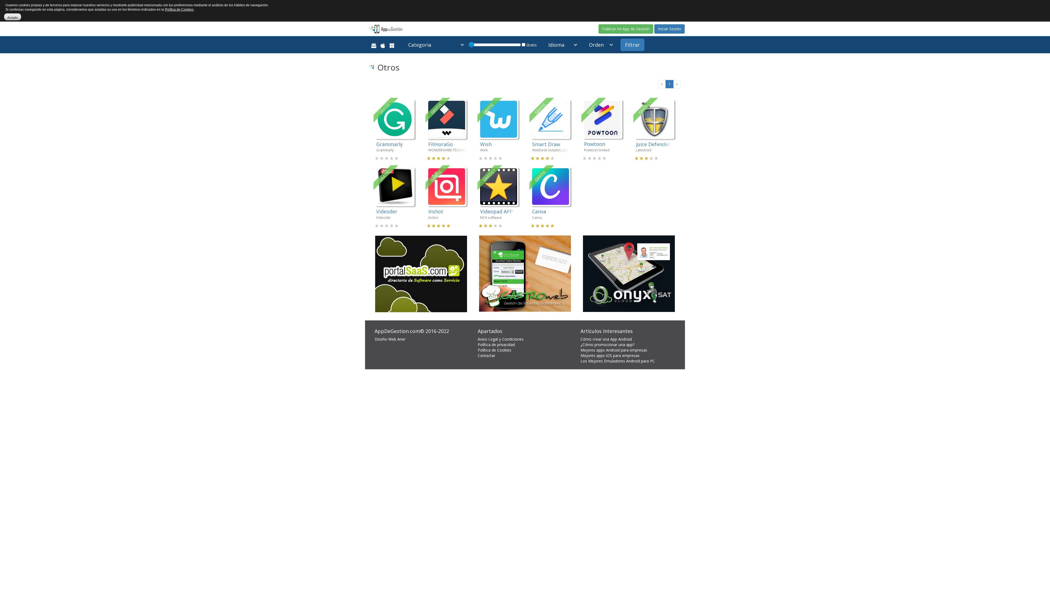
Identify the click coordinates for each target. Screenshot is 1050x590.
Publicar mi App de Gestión (626, 28)
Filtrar (632, 45)
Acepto (12, 18)
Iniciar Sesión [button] (669, 28)
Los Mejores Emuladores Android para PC (618, 361)
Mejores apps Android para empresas (614, 350)
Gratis (531, 45)
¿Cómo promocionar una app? (607, 344)
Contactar (486, 355)
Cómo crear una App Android (606, 339)
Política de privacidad (496, 344)
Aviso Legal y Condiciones (501, 339)
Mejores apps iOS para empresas (610, 355)
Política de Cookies (494, 350)
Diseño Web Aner (390, 339)
